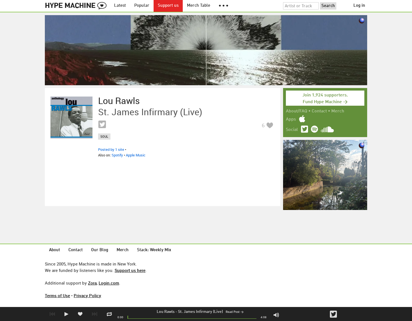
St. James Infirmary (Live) (200, 312)
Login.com (109, 283)
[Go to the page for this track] (71, 117)
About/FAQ (296, 111)
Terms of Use (57, 295)
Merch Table (198, 6)
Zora (92, 283)
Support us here (130, 270)
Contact (319, 111)
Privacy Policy (87, 295)
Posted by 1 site (111, 149)
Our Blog (99, 250)
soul (104, 136)
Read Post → (235, 312)
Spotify (117, 155)
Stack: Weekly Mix (154, 250)
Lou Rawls (166, 312)
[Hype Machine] (77, 6)
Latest (120, 6)
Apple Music (135, 155)
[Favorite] (270, 125)
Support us (168, 6)
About (54, 250)
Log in (359, 6)
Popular (141, 6)
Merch (337, 111)
